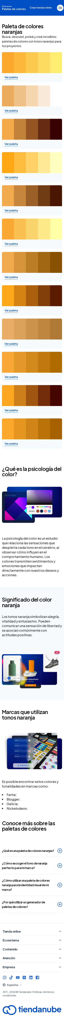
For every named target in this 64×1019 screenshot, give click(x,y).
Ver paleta (11, 77)
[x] (24, 977)
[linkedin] (31, 977)
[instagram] (5, 977)
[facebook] (37, 977)
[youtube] (18, 977)
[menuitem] (40, 8)
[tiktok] (11, 977)
